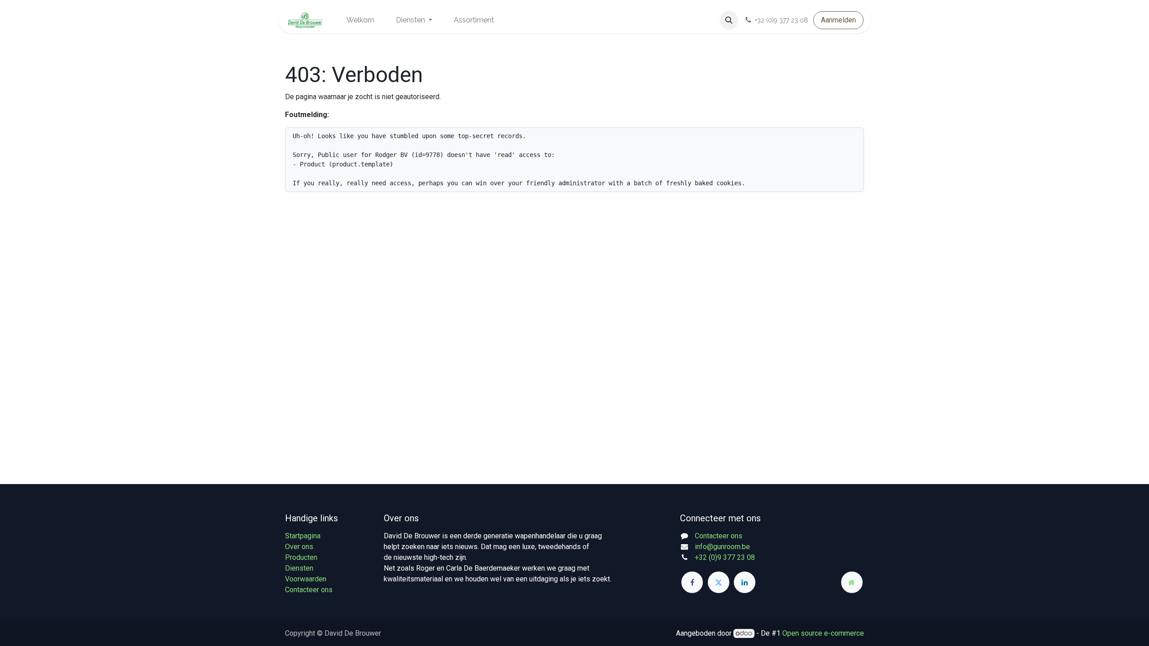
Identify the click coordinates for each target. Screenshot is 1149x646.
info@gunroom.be (722, 546)
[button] (728, 20)
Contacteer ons (309, 589)
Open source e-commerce (823, 633)
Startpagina (302, 536)
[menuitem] (360, 20)
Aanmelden (838, 20)
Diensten (299, 568)
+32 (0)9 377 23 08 (725, 557)
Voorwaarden (305, 579)
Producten (301, 557)
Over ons (299, 546)
